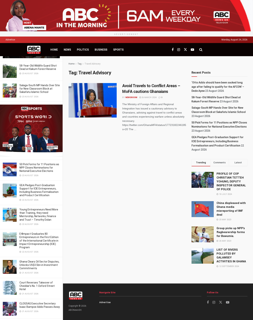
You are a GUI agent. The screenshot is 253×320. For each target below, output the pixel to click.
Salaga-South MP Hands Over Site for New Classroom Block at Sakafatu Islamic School (39, 88)
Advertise (10, 39)
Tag (79, 63)
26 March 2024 (149, 97)
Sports (118, 49)
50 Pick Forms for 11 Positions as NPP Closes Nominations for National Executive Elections (39, 167)
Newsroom (131, 97)
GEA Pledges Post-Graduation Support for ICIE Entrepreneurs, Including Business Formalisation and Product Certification (218, 141)
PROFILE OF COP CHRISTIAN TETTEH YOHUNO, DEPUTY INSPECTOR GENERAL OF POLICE (231, 181)
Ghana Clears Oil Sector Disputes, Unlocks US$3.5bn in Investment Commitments (39, 265)
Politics (83, 49)
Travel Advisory (92, 63)
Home (54, 49)
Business (101, 49)
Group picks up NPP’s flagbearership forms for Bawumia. (231, 232)
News (67, 49)
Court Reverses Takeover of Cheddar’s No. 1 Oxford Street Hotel (37, 286)
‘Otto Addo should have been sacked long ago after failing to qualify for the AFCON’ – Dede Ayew (218, 86)
